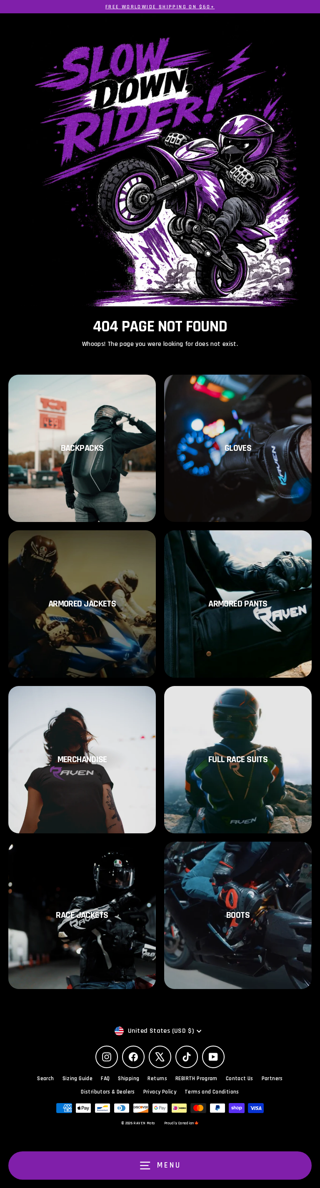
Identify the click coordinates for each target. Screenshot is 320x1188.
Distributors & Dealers (108, 1092)
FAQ (105, 1078)
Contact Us (239, 1078)
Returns (157, 1078)
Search (45, 1078)
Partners (272, 1078)
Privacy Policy (159, 1092)
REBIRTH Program (196, 1078)
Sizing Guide (77, 1078)
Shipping (128, 1078)
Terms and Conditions (212, 1092)
